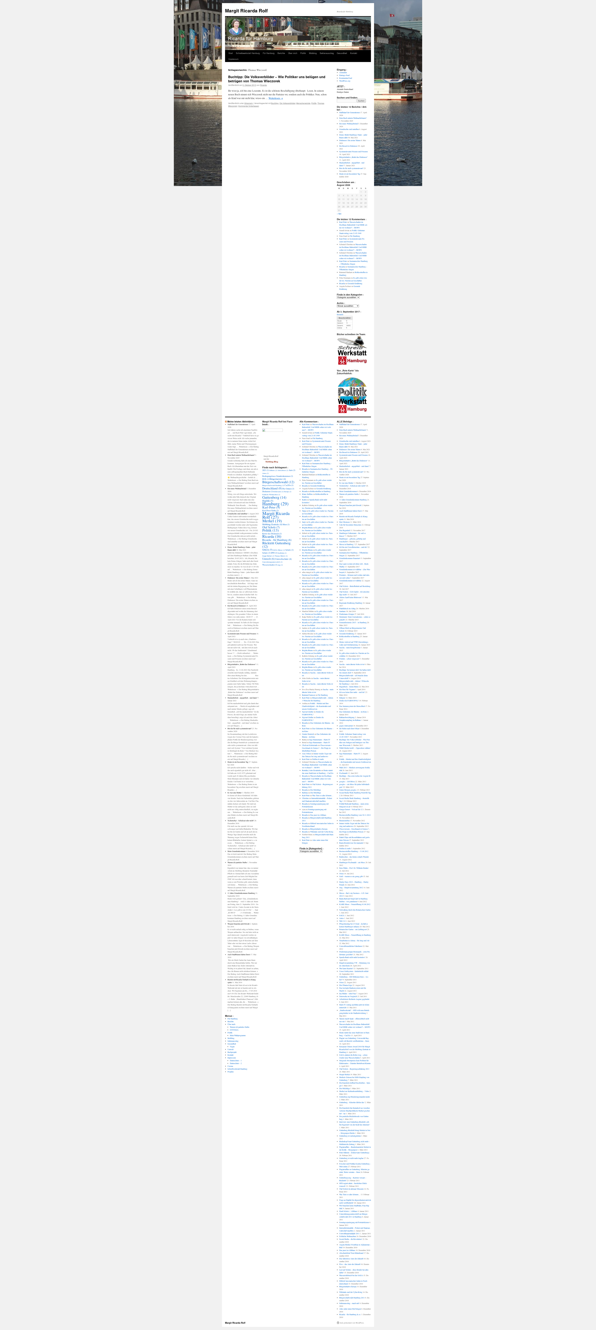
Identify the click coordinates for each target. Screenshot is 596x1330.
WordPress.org (344, 81)
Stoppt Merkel (268, 556)
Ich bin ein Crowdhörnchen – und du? (353, 547)
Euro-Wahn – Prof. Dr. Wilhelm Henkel (353, 868)
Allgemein (248, 103)
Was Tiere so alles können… (322, 795)
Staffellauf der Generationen (349, 112)
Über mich (292, 53)
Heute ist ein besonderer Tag (349, 174)
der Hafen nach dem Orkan (349, 728)
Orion (341, 873)
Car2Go (288, 485)
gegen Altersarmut (346, 725)
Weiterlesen (276, 98)
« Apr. (339, 213)
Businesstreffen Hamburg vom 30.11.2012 (355, 815)
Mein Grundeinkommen (236, 851)
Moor (286, 524)
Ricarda (263, 85)
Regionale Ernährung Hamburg (350, 603)
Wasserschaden (269, 564)
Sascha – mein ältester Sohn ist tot (351, 664)
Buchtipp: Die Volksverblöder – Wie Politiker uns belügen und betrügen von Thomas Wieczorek (276, 78)
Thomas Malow (281, 556)
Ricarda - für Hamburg (276, 540)
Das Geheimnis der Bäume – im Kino (353, 711)
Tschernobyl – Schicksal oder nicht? (241, 820)
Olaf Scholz (271, 527)
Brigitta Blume (307, 527)
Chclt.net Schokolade (310, 745)
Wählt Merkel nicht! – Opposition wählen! (354, 748)
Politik (303, 53)
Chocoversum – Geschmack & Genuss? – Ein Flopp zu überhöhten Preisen (317, 748)
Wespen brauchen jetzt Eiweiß (238, 923)
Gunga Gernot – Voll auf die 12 (351, 809)
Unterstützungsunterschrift (272, 562)
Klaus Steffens (307, 494)
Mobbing (313, 53)
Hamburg (275, 504)
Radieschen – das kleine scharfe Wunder (354, 857)
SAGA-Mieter (279, 550)
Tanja (304, 511)
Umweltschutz (283, 558)
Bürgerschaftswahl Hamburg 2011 (352, 1297)
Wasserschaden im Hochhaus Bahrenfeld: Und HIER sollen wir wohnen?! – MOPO (353, 225)
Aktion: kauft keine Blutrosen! (350, 597)
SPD (274, 552)
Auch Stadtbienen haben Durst (239, 954)
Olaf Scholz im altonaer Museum (351, 1189)
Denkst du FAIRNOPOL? (349, 700)
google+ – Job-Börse (347, 781)
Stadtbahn (282, 553)
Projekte (231, 1071)
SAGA (267, 549)
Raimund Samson (308, 695)
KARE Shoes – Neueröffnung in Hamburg (355, 935)
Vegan (232, 1046)
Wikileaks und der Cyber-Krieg (321, 831)
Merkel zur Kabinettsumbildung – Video (354, 1091)
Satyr (304, 522)
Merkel (272, 520)
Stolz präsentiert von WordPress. (352, 1322)
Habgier (342, 697)
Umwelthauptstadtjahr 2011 (349, 1233)
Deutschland (272, 488)
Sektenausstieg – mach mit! (349, 1303)
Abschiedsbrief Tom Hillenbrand (351, 1253)
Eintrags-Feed (344, 75)
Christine (305, 798)
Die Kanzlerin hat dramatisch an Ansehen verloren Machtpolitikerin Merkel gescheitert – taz (354, 1111)
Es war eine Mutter (235, 792)
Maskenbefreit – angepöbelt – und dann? (242, 697)
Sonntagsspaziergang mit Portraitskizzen (354, 1222)
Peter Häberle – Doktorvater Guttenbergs (354, 1152)
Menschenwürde (303, 103)
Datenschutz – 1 (236, 1060)
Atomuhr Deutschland (345, 89)
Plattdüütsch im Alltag (347, 608)
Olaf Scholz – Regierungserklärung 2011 (354, 1069)
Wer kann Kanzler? (346, 968)
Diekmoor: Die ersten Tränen (350, 140)
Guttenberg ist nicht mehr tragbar (351, 1158)
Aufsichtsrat (283, 470)
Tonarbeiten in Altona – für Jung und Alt (354, 940)
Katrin (304, 499)
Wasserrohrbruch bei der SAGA (351, 1275)
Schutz (266, 552)
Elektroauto (278, 491)
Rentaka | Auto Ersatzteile (311, 770)
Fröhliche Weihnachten (271, 494)
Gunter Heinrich (308, 734)
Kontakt (353, 53)
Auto (292, 470)
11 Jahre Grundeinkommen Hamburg (241, 893)
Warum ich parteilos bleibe (237, 862)
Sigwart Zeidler (307, 711)
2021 (265, 470)
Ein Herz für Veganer (347, 689)
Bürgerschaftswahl (278, 481)
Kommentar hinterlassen (248, 106)
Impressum (233, 59)
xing (280, 565)
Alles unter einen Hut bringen (350, 1309)
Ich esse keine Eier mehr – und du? (352, 692)
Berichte (281, 53)
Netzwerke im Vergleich (348, 996)
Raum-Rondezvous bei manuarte (351, 843)
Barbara (305, 792)
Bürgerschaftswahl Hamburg (273, 485)
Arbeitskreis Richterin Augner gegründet (354, 999)
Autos (265, 473)
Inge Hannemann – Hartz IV (319, 739)
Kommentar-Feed (345, 78)
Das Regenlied (344, 530)
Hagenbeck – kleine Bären (349, 686)
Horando (340, 314)
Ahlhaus (273, 470)
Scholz (289, 549)
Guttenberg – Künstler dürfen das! (352, 1102)
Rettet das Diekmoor (272, 533)
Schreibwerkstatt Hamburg (248, 53)
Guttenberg (274, 497)
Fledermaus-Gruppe (346, 614)
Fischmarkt (343, 773)
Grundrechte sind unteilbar (349, 129)
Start (230, 53)
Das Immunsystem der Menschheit (352, 706)
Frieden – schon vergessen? (349, 658)
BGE (265, 479)
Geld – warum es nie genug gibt (351, 876)
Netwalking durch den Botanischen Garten (354, 910)
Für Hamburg (268, 53)
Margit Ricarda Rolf (246, 10)
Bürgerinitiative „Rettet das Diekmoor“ (353, 157)
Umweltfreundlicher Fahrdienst (350, 946)
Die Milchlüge (315, 790)
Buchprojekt (232, 1052)
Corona (230, 1066)
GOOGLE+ (234, 1030)
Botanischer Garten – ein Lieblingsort (353, 929)
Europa (287, 491)
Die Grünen (288, 488)
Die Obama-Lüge (345, 985)
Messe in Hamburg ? (347, 544)
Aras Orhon (306, 753)
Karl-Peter (343, 222)
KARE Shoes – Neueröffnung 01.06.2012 (354, 904)
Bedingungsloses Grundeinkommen (277, 476)
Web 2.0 (342, 921)
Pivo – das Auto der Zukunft (349, 1264)
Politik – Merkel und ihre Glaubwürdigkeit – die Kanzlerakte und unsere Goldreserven (316, 706)
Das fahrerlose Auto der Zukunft (351, 1258)
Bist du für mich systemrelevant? (351, 168)
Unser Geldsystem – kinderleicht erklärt (353, 971)
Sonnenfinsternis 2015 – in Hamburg (353, 622)
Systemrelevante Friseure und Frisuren (353, 151)
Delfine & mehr (318, 759)
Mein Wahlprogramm (238, 1035)
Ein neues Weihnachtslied (348, 123)
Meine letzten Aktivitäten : (241, 421)
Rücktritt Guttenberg (276, 545)
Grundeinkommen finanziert (349, 558)
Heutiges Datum (343, 92)
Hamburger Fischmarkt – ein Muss (352, 862)
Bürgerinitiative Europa (318, 829)
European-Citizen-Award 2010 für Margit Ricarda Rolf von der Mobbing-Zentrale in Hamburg (354, 1049)
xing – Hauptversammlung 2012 (351, 887)
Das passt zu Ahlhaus (318, 815)
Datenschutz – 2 (236, 1063)
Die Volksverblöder (287, 103)
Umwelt (230, 1049)
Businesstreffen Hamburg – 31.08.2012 (353, 851)
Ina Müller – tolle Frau (347, 993)
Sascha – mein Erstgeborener (350, 647)
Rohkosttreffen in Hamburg (320, 491)
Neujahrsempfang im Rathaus (350, 720)
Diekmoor (267, 491)
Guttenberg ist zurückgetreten (350, 1136)
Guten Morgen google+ (348, 790)
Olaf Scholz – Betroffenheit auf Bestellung (354, 586)
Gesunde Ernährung (355, 283)
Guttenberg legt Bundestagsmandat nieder (354, 1096)
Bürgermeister (277, 478)
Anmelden (343, 72)
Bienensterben (344, 820)
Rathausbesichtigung (346, 717)
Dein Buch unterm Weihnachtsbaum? (352, 118)
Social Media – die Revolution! (350, 1239)
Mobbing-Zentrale (272, 524)
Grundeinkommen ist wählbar (350, 580)
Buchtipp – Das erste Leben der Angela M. (355, 776)
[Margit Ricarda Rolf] (272, 431)
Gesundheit (342, 53)
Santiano (342, 611)
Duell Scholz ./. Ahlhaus (348, 1211)
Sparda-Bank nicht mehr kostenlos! (352, 957)
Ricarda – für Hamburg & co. (350, 1314)
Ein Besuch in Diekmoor (348, 146)
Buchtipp (275, 103)
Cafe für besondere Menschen (350, 524)
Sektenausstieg (327, 53)
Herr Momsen (344, 522)
